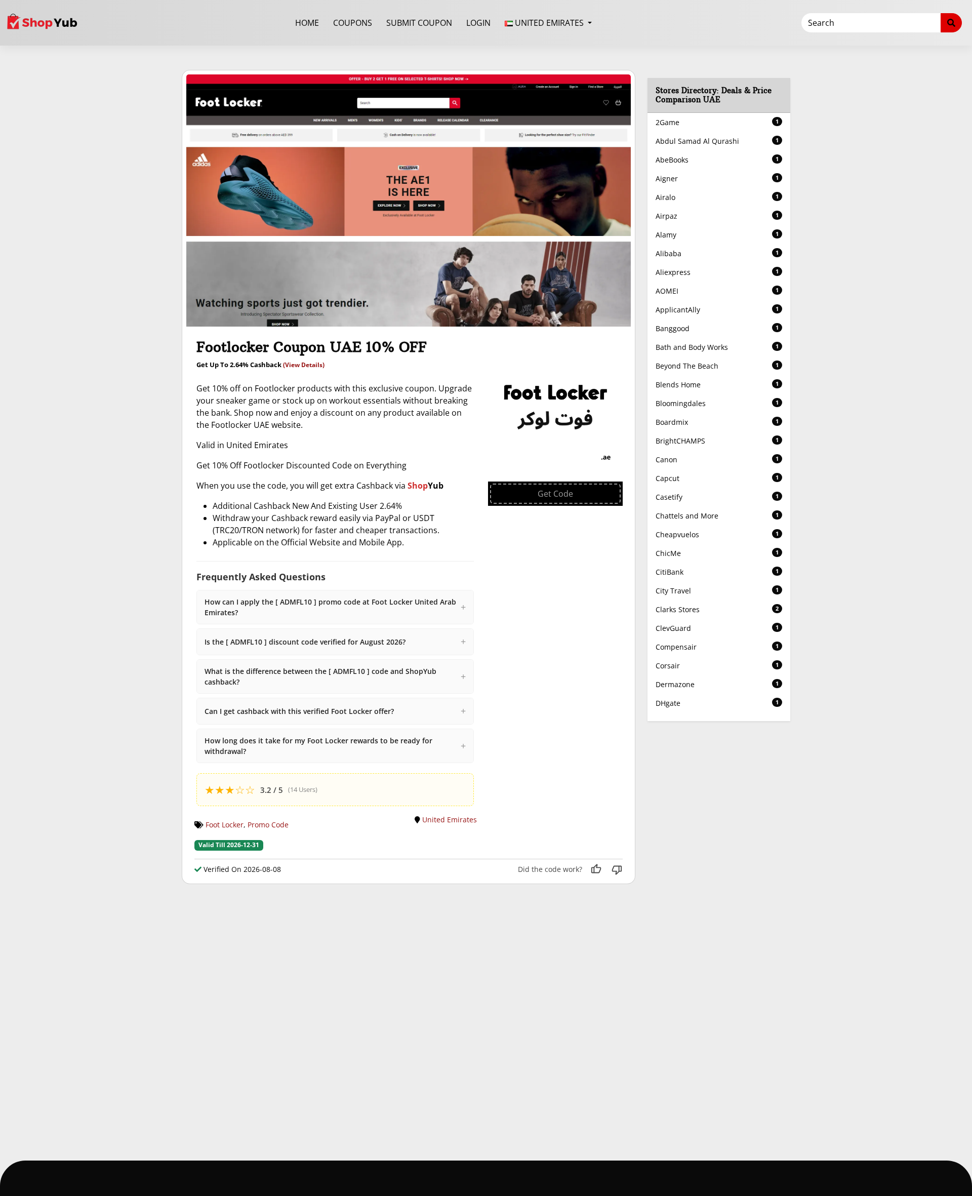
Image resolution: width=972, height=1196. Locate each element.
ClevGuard (717, 628)
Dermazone (717, 684)
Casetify (717, 497)
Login (478, 22)
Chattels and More (717, 516)
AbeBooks (717, 160)
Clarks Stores (717, 609)
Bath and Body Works (717, 347)
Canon (717, 459)
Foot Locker (225, 824)
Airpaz (717, 216)
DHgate (717, 703)
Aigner (717, 178)
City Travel (717, 590)
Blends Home (717, 384)
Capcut (717, 478)
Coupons (352, 22)
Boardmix (717, 422)
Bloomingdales (717, 403)
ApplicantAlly (717, 309)
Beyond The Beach (717, 366)
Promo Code (268, 824)
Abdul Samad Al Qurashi (717, 141)
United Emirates (449, 819)
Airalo (717, 197)
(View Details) (304, 365)
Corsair (717, 665)
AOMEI (717, 291)
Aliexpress (717, 272)
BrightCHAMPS (717, 441)
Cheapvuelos (717, 534)
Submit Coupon (419, 22)
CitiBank (717, 572)
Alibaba (717, 253)
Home (307, 22)
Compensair (717, 647)
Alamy (717, 235)
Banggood (717, 328)
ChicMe (717, 553)
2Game (717, 122)
